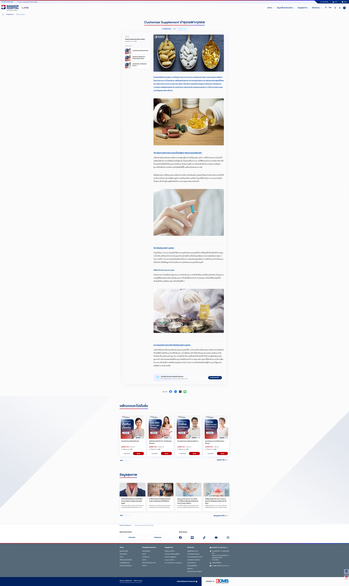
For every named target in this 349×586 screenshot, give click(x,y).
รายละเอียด (127, 453)
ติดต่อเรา (190, 568)
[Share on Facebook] (170, 391)
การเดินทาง (145, 557)
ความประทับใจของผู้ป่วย (172, 554)
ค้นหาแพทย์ (123, 554)
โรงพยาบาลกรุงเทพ (125, 525)
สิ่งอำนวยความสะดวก (149, 563)
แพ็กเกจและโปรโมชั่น (126, 560)
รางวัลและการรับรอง (193, 560)
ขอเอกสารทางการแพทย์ (194, 571)
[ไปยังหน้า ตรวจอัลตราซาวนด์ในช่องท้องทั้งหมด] (216, 427)
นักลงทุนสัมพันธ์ (192, 566)
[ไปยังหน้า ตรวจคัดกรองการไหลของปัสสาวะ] (188, 427)
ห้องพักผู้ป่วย (146, 551)
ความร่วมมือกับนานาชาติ (195, 557)
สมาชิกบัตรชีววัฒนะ (126, 566)
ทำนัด (121, 557)
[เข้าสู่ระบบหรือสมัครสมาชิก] (340, 8)
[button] (328, 8)
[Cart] (335, 8)
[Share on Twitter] (180, 391)
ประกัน (144, 560)
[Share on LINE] (185, 391)
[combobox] (161, 2)
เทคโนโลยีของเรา (125, 563)
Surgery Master (169, 560)
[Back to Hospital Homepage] (3, 14)
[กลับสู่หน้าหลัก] (10, 8)
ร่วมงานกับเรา (191, 563)
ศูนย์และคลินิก (124, 551)
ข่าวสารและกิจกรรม (193, 554)
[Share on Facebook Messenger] (175, 391)
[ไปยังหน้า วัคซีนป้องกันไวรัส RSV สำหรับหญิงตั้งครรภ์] (160, 427)
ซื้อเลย (138, 453)
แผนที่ (144, 554)
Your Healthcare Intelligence (173, 563)
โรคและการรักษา (170, 551)
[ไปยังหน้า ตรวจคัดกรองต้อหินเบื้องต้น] (132, 427)
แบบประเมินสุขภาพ (170, 557)
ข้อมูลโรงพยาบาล (192, 551)
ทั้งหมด (144, 566)
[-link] (180, 537)
